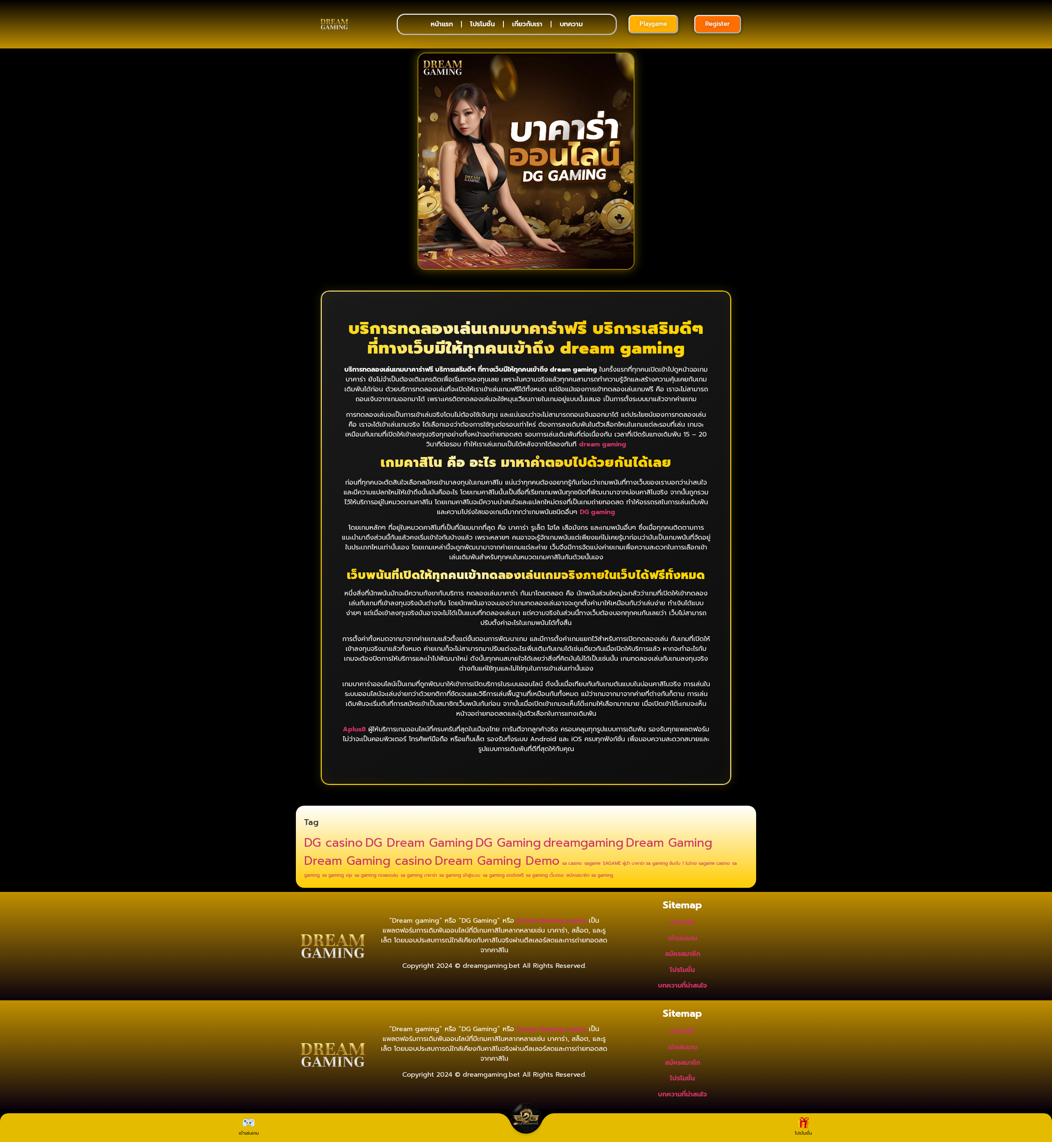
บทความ (571, 24)
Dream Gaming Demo (497, 861)
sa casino (572, 863)
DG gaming (597, 512)
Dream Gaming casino (368, 861)
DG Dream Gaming (419, 843)
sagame (592, 863)
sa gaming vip (337, 875)
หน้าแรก (442, 24)
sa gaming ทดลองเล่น (376, 875)
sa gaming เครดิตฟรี (503, 875)
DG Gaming (508, 843)
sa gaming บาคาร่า (419, 875)
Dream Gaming (669, 843)
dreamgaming (583, 843)
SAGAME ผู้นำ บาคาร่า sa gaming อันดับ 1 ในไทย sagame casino (666, 863)
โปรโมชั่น (482, 24)
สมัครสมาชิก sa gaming (589, 875)
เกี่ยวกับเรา (527, 24)
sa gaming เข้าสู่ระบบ (459, 875)
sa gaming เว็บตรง (545, 875)
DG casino (333, 843)
